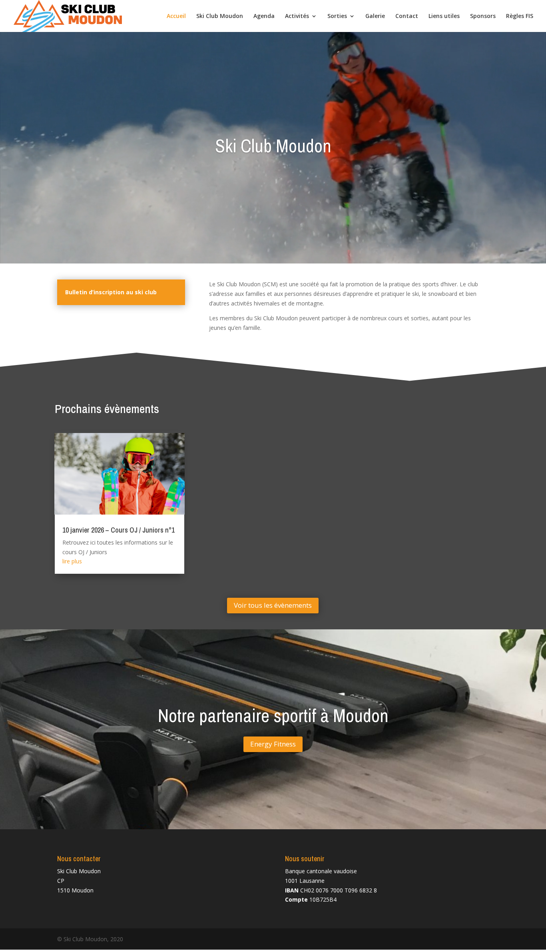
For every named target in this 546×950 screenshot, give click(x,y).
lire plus (72, 561)
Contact (406, 16)
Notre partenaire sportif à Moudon (273, 715)
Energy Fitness (273, 744)
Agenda (264, 16)
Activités (297, 16)
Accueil (176, 16)
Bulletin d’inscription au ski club (111, 292)
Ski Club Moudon (219, 16)
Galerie (375, 16)
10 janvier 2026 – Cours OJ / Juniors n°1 (118, 530)
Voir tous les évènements (273, 605)
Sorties (337, 16)
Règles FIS (519, 16)
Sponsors (483, 16)
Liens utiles (444, 16)
